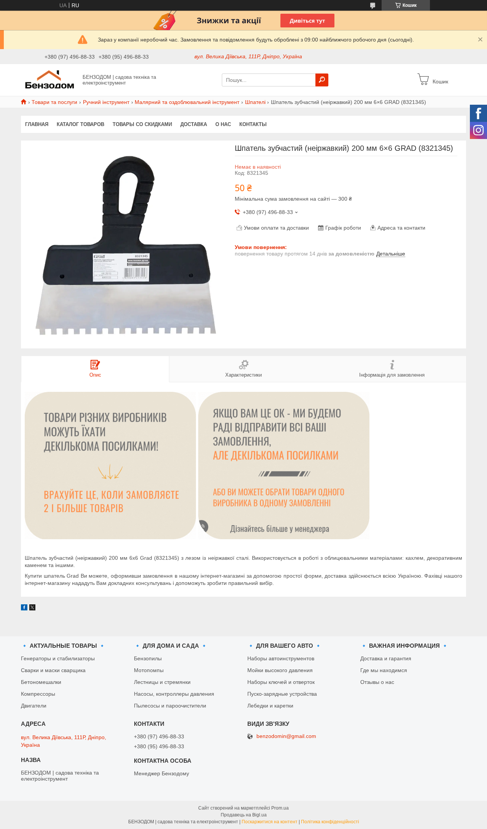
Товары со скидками (142, 124)
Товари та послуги (54, 102)
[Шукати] (321, 79)
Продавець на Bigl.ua (244, 815)
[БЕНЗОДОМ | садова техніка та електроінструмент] (49, 80)
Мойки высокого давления (280, 670)
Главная (36, 124)
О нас (223, 124)
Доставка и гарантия (385, 658)
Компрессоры (38, 694)
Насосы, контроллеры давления (174, 694)
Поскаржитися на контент (270, 821)
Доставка (193, 124)
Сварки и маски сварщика (53, 670)
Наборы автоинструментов (280, 658)
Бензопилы (148, 658)
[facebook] (24, 608)
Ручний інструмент (106, 102)
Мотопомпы (149, 670)
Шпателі (255, 102)
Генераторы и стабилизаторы (58, 658)
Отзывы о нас (377, 682)
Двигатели (33, 706)
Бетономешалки (41, 682)
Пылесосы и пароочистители (170, 706)
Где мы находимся (383, 670)
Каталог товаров (80, 124)
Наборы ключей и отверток (281, 682)
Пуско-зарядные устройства (282, 694)
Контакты (253, 124)
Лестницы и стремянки (162, 682)
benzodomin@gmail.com (286, 736)
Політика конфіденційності (330, 821)
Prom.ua (280, 808)
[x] (32, 608)
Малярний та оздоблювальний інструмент (187, 102)
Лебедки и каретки (270, 706)
